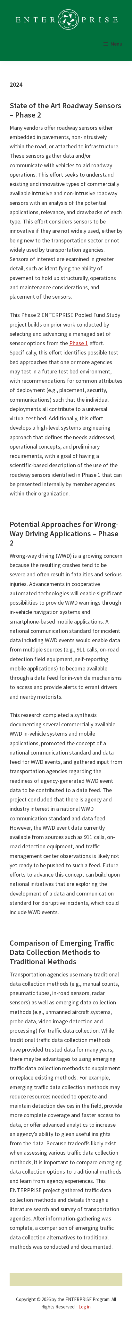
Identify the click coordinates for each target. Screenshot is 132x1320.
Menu (116, 43)
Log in (84, 1307)
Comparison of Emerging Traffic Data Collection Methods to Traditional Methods (62, 952)
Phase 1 (78, 343)
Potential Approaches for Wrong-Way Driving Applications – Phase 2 (64, 533)
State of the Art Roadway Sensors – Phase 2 (65, 110)
